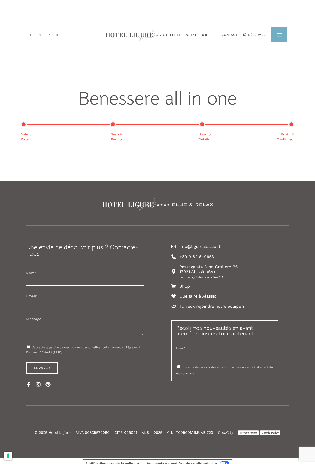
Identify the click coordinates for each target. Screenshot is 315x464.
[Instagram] (38, 384)
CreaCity (225, 432)
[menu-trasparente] (279, 35)
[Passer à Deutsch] (56, 35)
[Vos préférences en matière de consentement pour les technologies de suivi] (8, 456)
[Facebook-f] (28, 384)
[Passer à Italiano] (30, 35)
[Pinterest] (48, 384)
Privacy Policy (248, 432)
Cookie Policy (270, 432)
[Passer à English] (38, 35)
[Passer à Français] (47, 35)
